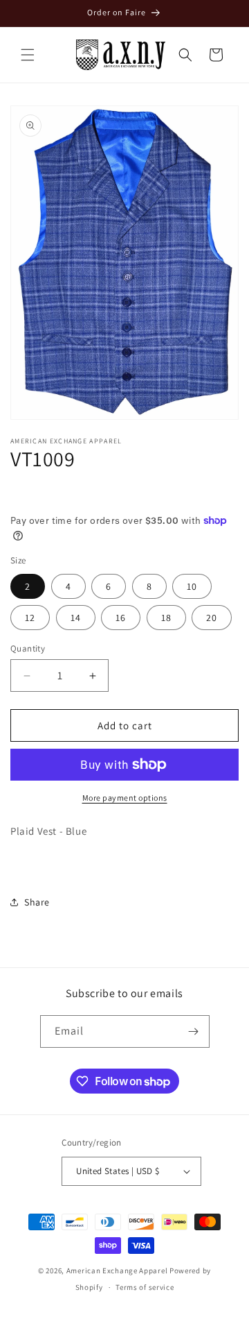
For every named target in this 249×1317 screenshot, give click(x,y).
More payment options (124, 797)
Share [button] (37, 902)
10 (192, 586)
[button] (27, 55)
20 (211, 617)
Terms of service (145, 1287)
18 (166, 617)
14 (76, 617)
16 (121, 617)
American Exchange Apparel (117, 1270)
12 (30, 617)
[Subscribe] (193, 1031)
